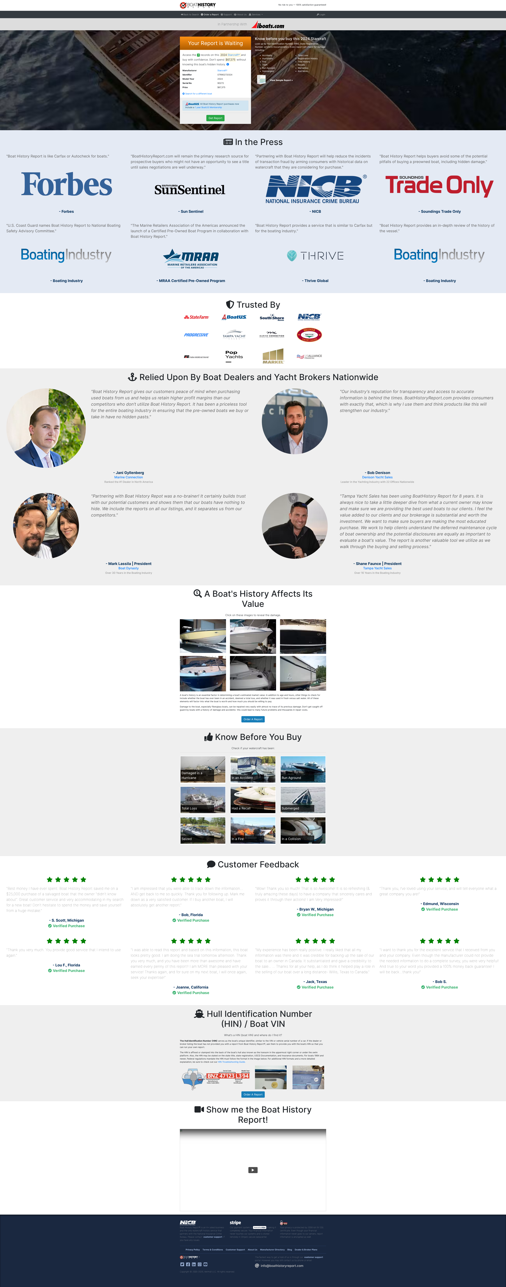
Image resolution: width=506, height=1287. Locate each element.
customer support (212, 1237)
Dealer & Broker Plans (306, 1249)
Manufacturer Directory (272, 1249)
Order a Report (211, 14)
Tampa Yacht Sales (377, 568)
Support (227, 14)
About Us (242, 14)
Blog (289, 1249)
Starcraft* (234, 54)
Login (322, 14)
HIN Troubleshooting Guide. (231, 1062)
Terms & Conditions (213, 1249)
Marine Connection (128, 477)
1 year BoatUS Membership (208, 107)
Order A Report (253, 719)
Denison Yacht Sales (377, 477)
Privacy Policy (193, 1249)
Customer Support (235, 1249)
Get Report (215, 118)
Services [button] (256, 14)
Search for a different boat (198, 93)
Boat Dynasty (128, 568)
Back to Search (191, 14)
